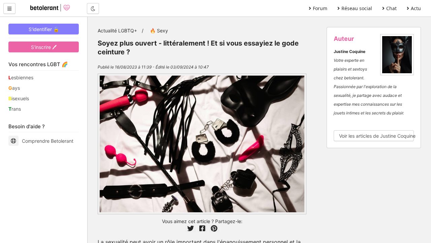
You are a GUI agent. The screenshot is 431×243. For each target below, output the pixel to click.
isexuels (18, 98)
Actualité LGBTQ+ (117, 30)
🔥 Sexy (159, 30)
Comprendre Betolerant (47, 141)
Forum (320, 8)
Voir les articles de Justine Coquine (376, 136)
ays (14, 88)
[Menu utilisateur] (9, 8)
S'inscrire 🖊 (44, 47)
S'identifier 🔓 (44, 29)
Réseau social (356, 8)
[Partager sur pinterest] (214, 228)
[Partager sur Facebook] (202, 228)
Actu (416, 8)
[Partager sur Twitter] (190, 228)
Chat (391, 8)
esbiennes (20, 77)
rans (14, 109)
